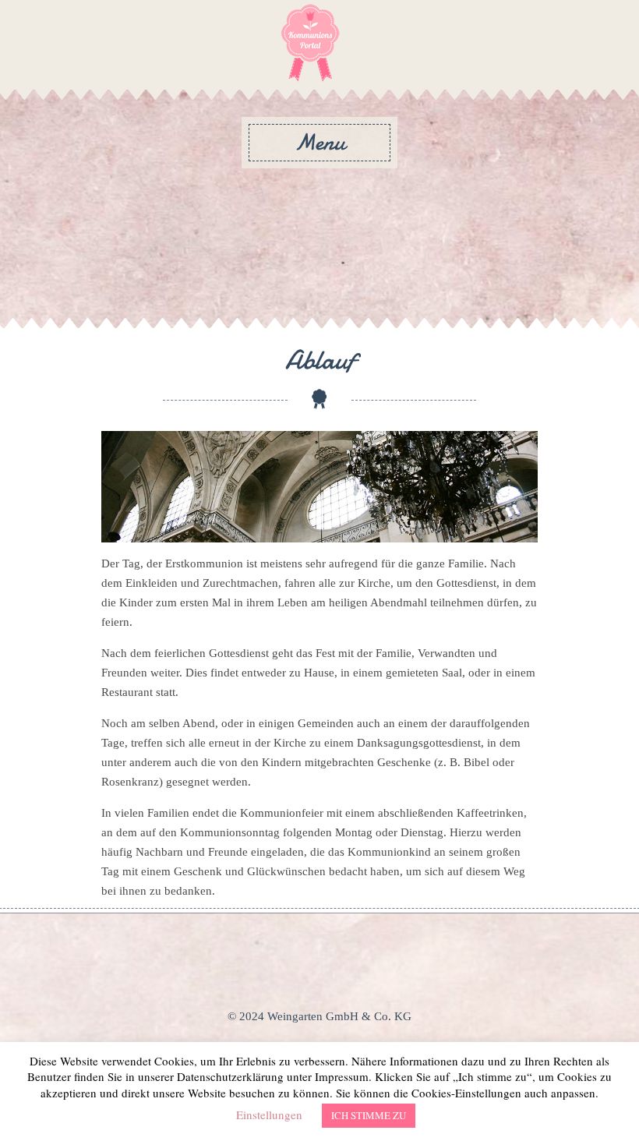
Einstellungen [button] (269, 1114)
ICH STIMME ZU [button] (368, 1115)
